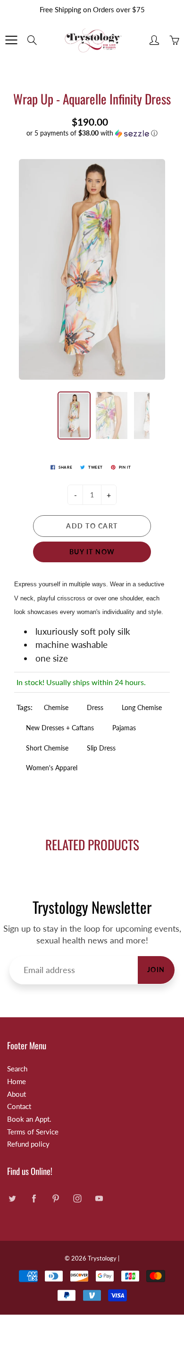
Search (17, 1069)
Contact (19, 1106)
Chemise (56, 707)
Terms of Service (33, 1132)
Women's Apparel (51, 768)
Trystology (102, 1258)
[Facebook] (33, 1198)
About (16, 1094)
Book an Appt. (29, 1119)
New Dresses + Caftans (60, 728)
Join (156, 970)
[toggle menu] (11, 40)
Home (16, 1082)
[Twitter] (12, 1198)
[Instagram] (77, 1198)
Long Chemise (142, 707)
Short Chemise (47, 748)
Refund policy (28, 1144)
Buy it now (92, 552)
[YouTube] (99, 1198)
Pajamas (124, 728)
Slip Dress (101, 748)
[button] (92, 133)
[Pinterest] (55, 1198)
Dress (95, 707)
